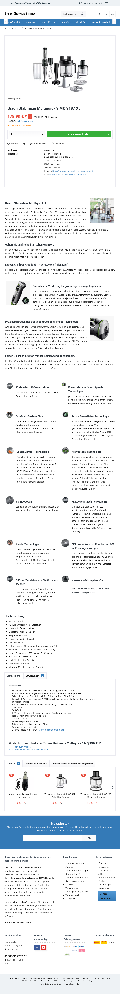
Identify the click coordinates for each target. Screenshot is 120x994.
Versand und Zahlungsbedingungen (76, 890)
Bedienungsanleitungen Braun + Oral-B (77, 872)
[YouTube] (43, 947)
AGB (100, 874)
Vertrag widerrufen (105, 896)
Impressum (104, 866)
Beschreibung (13, 675)
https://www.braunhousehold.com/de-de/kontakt (74, 171)
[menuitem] (112, 14)
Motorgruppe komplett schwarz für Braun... (24, 795)
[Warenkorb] (112, 14)
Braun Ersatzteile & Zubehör (74, 865)
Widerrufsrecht (72, 895)
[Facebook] (37, 947)
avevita (76, 984)
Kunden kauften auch (36, 763)
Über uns (103, 863)
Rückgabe (70, 898)
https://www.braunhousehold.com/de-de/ (67, 174)
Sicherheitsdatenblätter (77, 877)
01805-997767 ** (15, 956)
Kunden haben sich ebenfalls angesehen (73, 763)
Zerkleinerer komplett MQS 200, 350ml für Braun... (96, 795)
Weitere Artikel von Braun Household (29, 749)
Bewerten (59, 143)
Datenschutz (104, 870)
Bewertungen (34, 675)
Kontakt (69, 884)
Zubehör (13, 763)
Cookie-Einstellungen (105, 882)
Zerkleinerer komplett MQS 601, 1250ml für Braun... (60, 795)
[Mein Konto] (99, 14)
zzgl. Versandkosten (25, 121)
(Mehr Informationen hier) (50, 729)
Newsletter (103, 888)
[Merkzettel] (106, 14)
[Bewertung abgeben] (60, 112)
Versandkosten (53, 978)
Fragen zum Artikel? (36, 143)
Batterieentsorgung (74, 880)
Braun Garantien (106, 877)
